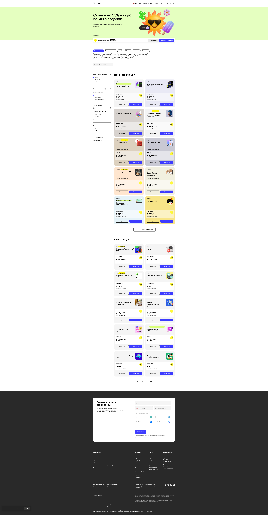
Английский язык (111, 465)
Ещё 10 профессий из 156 (145, 229)
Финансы (109, 460)
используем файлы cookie (142, 495)
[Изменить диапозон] (94, 108)
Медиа (150, 458)
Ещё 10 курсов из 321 (145, 381)
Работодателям (166, 464)
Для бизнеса (138, 477)
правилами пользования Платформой (157, 435)
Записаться (136, 104)
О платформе (153, 40)
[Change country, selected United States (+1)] (137, 408)
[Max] (174, 485)
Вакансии (137, 467)
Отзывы (137, 463)
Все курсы (95, 467)
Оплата (137, 475)
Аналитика (95, 458)
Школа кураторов (139, 469)
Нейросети (95, 465)
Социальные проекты (168, 468)
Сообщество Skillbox (140, 471)
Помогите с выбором (167, 40)
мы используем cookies (11, 508)
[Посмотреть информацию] (167, 3)
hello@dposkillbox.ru (113, 484)
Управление (96, 460)
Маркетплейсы (96, 463)
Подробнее (122, 104)
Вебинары (151, 456)
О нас (136, 456)
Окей (26, 508)
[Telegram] (168, 485)
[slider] (94, 108)
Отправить (140, 431)
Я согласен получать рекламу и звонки (144, 437)
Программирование (98, 456)
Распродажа (152, 460)
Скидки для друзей (167, 456)
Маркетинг (109, 458)
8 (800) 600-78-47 (98, 484)
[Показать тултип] (110, 74)
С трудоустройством (98, 88)
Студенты (137, 458)
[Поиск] (94, 64)
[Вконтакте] (165, 485)
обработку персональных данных (153, 426)
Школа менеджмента (154, 463)
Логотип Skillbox (167, 466)
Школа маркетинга (153, 469)
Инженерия (110, 463)
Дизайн (109, 456)
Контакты (137, 465)
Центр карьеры (138, 460)
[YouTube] (171, 485)
